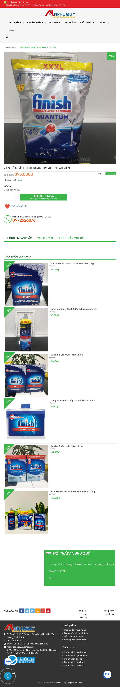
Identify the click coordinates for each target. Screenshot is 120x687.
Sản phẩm (109, 610)
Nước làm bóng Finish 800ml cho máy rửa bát (73, 309)
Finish (19, 180)
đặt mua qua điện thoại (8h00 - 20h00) (32, 219)
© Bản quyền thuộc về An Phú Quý (51, 683)
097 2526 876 (14, 640)
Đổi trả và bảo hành (74, 636)
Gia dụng (53, 22)
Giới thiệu (109, 614)
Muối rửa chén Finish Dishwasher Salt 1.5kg (72, 263)
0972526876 (60, 571)
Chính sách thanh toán (75, 652)
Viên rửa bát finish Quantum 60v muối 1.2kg (72, 491)
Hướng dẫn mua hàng (72, 238)
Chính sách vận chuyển (75, 655)
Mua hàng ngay (43, 197)
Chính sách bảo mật (74, 665)
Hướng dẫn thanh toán (75, 639)
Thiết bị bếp (13, 22)
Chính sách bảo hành (74, 662)
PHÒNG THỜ (86, 22)
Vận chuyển (45, 238)
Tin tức (83, 614)
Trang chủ (82, 610)
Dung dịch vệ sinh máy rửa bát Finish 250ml (72, 400)
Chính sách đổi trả (73, 659)
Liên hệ (12, 30)
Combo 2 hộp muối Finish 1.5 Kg (66, 354)
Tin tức (102, 22)
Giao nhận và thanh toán (76, 633)
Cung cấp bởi (71, 683)
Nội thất (69, 22)
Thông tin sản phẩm (19, 238)
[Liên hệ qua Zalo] (8, 662)
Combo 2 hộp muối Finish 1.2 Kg (66, 446)
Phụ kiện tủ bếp (33, 22)
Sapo (80, 683)
